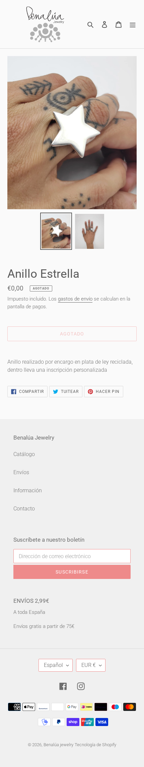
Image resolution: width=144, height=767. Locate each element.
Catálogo (24, 454)
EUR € (88, 665)
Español (53, 665)
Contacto (24, 508)
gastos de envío (75, 299)
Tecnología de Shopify (95, 744)
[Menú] (133, 24)
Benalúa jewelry (58, 744)
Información (27, 490)
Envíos (21, 472)
